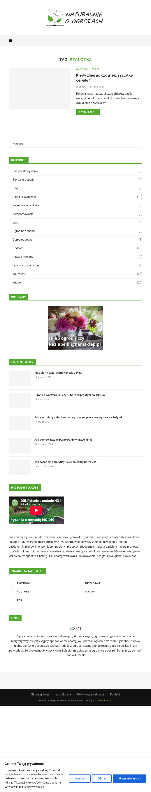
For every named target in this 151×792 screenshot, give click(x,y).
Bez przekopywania (77, 171)
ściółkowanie (87, 556)
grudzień (89, 537)
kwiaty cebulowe (120, 537)
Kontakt (115, 694)
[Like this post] (99, 120)
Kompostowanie (77, 214)
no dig (123, 542)
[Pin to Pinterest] (111, 120)
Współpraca (63, 694)
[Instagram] (128, 40)
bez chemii (16, 537)
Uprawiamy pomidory (77, 265)
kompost (102, 537)
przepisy (73, 546)
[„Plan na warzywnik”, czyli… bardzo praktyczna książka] (20, 400)
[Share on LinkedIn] (116, 120)
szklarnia (68, 551)
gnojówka (76, 537)
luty (23, 542)
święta (101, 556)
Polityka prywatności (90, 694)
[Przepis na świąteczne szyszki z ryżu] (20, 378)
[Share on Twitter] (107, 120)
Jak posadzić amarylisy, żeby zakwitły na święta (65, 462)
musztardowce (70, 542)
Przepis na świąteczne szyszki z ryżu (58, 372)
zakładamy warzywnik (63, 556)
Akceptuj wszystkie (129, 778)
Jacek (82, 86)
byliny (28, 537)
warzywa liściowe (113, 551)
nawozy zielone (91, 542)
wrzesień (15, 556)
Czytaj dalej (87, 112)
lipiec (136, 537)
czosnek (62, 537)
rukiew (25, 551)
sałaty (44, 551)
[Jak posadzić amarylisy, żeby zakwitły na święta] (20, 467)
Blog (77, 188)
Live (77, 222)
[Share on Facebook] (103, 120)
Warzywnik (77, 274)
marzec (32, 542)
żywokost (129, 556)
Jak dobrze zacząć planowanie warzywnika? (63, 439)
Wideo (77, 282)
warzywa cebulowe (88, 551)
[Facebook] (124, 40)
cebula (38, 537)
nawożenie (110, 542)
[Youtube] (131, 40)
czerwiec (50, 537)
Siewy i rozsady (77, 257)
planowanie (32, 546)
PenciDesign (105, 700)
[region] (75, 775)
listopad (14, 542)
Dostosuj (79, 778)
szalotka (55, 551)
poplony (60, 546)
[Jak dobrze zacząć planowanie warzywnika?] (20, 445)
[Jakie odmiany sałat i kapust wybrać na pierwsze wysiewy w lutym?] (20, 423)
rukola (35, 551)
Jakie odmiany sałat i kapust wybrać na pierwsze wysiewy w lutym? (78, 417)
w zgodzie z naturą (34, 556)
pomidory (47, 546)
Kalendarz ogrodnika (77, 205)
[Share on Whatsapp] (120, 120)
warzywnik (133, 551)
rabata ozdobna (107, 546)
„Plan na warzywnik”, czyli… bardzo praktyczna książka (69, 395)
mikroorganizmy (48, 542)
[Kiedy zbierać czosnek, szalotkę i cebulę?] (40, 88)
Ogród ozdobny (77, 239)
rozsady (14, 551)
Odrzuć (101, 778)
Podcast (77, 248)
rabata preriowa (128, 546)
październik (16, 546)
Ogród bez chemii (77, 231)
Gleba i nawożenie (77, 197)
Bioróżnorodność (77, 179)
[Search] (140, 40)
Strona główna (40, 694)
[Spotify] (135, 40)
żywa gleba (114, 556)
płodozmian (87, 546)
